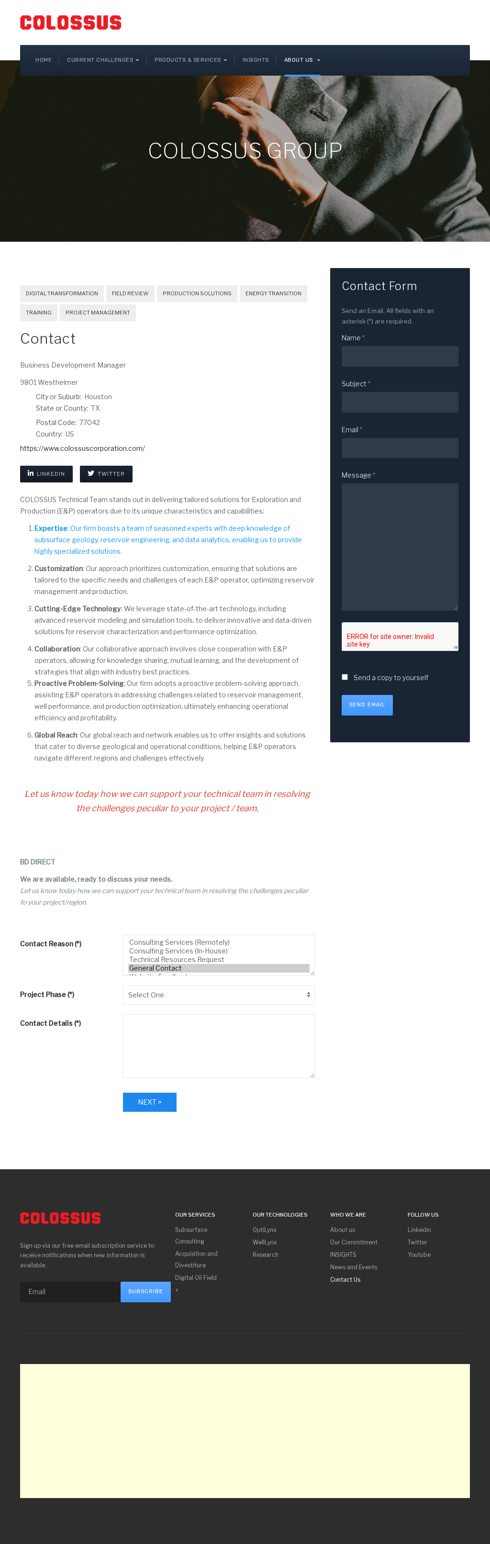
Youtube (419, 1254)
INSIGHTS (343, 1254)
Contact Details (50, 1023)
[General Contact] (219, 968)
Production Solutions (197, 293)
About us (299, 60)
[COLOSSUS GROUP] (70, 22)
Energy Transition (273, 293)
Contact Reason (50, 944)
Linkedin (50, 473)
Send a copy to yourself (391, 677)
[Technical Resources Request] (219, 959)
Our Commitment (354, 1242)
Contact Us (345, 1279)
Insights (256, 60)
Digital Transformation (62, 293)
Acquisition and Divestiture (196, 1259)
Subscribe (145, 1291)
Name (353, 338)
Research (265, 1254)
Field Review (130, 293)
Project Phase (47, 994)
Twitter (110, 473)
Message (358, 475)
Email (352, 429)
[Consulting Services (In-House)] (219, 951)
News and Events (353, 1267)
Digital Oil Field (196, 1277)
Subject (356, 384)
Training (39, 312)
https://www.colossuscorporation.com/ (82, 448)
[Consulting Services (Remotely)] (219, 942)
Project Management (98, 312)
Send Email (367, 705)
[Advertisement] (245, 1431)
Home (43, 60)
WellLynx (265, 1242)
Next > (150, 1102)
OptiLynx (265, 1229)
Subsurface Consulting (191, 1235)
